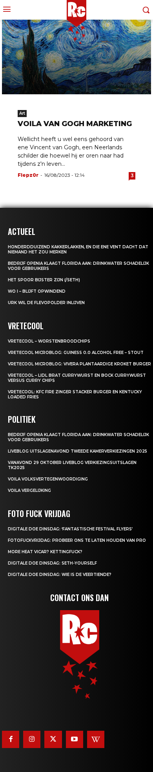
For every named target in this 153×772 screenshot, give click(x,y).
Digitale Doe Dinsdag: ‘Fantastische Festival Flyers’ (70, 529)
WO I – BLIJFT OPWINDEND (37, 291)
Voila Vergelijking (29, 490)
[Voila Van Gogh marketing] (76, 57)
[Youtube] (74, 739)
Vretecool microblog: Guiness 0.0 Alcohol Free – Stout (76, 352)
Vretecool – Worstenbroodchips (49, 341)
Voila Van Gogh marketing (75, 123)
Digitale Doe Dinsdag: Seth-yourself (52, 563)
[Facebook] (10, 739)
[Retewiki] (95, 739)
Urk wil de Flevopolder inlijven (46, 302)
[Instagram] (31, 739)
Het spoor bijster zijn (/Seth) (44, 279)
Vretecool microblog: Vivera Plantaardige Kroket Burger (79, 364)
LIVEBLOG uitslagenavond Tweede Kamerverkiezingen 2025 (77, 451)
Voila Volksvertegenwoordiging (48, 479)
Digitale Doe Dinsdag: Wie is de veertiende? (59, 574)
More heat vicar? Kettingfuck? (45, 551)
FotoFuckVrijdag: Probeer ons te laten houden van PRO (77, 540)
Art (22, 113)
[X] (53, 739)
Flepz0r (28, 175)
